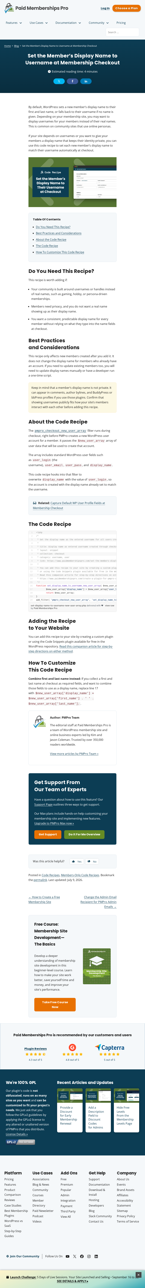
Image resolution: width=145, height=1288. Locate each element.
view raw (109, 605)
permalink (40, 880)
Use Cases (36, 23)
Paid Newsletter (43, 1211)
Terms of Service (128, 1221)
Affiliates (122, 1195)
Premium (67, 1185)
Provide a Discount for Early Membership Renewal (68, 1115)
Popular (66, 1190)
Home (7, 45)
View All (66, 1217)
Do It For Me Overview (84, 834)
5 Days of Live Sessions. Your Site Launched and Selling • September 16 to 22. (74, 1279)
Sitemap (122, 1211)
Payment (66, 1206)
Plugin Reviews (35, 1049)
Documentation (66, 23)
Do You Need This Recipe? (53, 227)
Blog (16, 45)
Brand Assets (125, 1190)
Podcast (38, 1216)
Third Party (68, 1211)
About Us (123, 1179)
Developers (96, 1205)
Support (94, 1179)
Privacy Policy (126, 1216)
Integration (68, 1200)
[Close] (139, 1275)
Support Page (43, 804)
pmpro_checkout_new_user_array (60, 431)
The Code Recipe (47, 246)
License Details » (17, 1134)
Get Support (48, 834)
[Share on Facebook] (72, 81)
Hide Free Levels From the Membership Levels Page (125, 1115)
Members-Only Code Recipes (80, 875)
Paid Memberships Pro (36, 6)
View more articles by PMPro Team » (74, 754)
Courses (38, 1195)
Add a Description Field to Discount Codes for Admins (96, 1117)
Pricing (121, 23)
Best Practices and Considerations (59, 233)
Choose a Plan (126, 8)
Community (96, 23)
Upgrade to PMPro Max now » (54, 823)
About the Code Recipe (51, 239)
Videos (37, 1221)
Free (63, 1179)
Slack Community (100, 1216)
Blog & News (41, 1185)
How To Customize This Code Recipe (60, 252)
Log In (105, 8)
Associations (41, 1179)
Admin (65, 1195)
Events (121, 1185)
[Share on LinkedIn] (86, 81)
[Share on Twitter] (59, 81)
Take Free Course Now (55, 1004)
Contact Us (96, 1221)
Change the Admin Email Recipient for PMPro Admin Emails (98, 902)
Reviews (9, 1200)
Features (12, 23)
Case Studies (12, 1205)
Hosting (94, 1200)
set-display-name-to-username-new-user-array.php (58, 605)
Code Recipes (51, 875)
